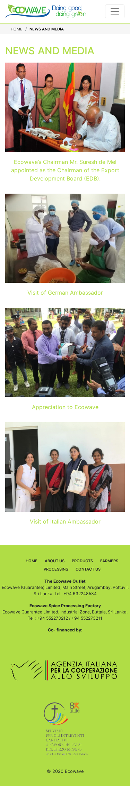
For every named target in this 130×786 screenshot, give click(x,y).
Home (17, 29)
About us (54, 560)
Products (82, 560)
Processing (56, 569)
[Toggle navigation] (114, 11)
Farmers (109, 560)
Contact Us (88, 569)
